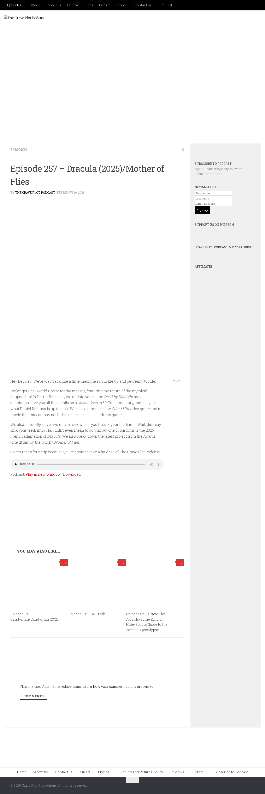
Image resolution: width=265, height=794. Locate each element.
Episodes (14, 5)
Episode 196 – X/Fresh (86, 613)
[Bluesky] (208, 150)
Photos (72, 5)
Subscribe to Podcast (231, 772)
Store (120, 5)
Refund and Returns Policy (141, 772)
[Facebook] (220, 150)
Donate (105, 5)
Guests (85, 772)
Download (72, 474)
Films (88, 5)
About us (54, 5)
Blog (34, 5)
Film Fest (164, 5)
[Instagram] (231, 150)
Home (21, 772)
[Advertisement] (97, 518)
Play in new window (43, 474)
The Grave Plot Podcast (35, 193)
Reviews (177, 772)
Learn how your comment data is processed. (118, 686)
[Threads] (242, 150)
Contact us (143, 5)
